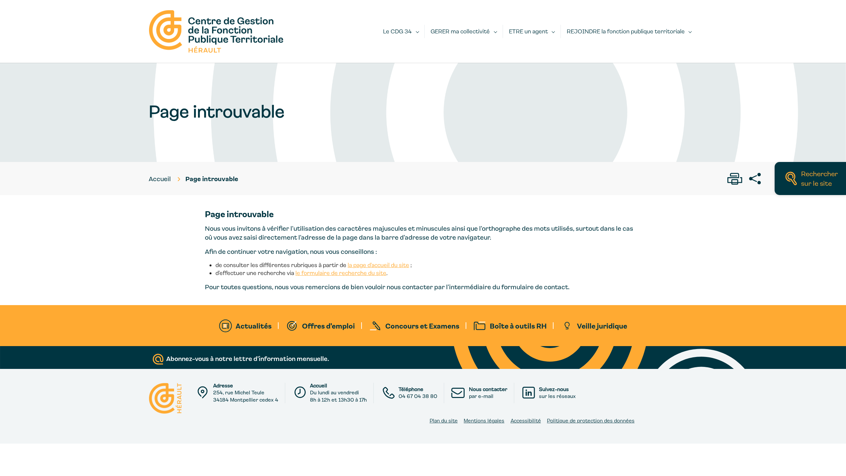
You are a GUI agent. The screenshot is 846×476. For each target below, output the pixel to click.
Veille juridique (602, 325)
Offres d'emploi (328, 325)
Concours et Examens (422, 325)
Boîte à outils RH (518, 325)
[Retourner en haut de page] (833, 463)
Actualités (254, 325)
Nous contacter (488, 389)
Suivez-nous (554, 389)
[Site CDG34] (216, 31)
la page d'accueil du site (378, 264)
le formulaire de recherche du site (340, 272)
